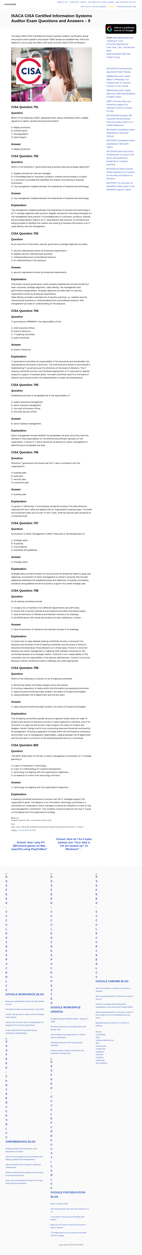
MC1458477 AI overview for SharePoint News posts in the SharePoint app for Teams (120, 186)
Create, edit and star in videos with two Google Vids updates (25, 1015)
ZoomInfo (99, 1054)
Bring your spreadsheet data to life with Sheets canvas (25, 1002)
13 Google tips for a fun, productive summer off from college (69, 1234)
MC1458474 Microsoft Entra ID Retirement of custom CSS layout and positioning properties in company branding (120, 158)
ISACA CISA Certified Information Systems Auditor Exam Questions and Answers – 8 (49, 827)
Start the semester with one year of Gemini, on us (70, 1210)
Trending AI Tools (114, 41)
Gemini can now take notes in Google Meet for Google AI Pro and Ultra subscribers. (24, 1023)
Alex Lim (16, 818)
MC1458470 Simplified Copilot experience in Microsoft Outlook (120, 132)
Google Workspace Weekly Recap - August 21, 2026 (69, 1020)
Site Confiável (101, 1063)
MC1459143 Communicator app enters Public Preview (119, 70)
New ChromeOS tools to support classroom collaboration (23, 1166)
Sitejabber (100, 1052)
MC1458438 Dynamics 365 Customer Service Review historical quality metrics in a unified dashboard (119, 120)
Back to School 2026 (59, 1204)
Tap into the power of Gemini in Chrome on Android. (113, 989)
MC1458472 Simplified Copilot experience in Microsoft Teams (120, 143)
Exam (13, 824)
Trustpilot (100, 1057)
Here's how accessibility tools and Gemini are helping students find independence (24, 1158)
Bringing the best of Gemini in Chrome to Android (112, 1024)
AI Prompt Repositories (117, 44)
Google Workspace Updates (66, 1009)
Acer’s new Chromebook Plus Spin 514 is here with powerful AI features (24, 1181)
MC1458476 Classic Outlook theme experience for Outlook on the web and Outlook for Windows (120, 174)
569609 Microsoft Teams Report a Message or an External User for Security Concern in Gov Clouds (118, 81)
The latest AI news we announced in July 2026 (25, 1009)
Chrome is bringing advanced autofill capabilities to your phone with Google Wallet (114, 1005)
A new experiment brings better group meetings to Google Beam (21, 1031)
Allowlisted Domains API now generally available (66, 1044)
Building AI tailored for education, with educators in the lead (21, 1150)
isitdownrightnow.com (105, 1040)
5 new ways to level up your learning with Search (68, 1218)
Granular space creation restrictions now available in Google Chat (67, 1051)
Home (13, 827)
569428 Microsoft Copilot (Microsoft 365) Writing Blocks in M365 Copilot (120, 93)
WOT (98, 1043)
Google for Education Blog (68, 1194)
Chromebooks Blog (21, 1141)
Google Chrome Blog (112, 981)
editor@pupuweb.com (123, 37)
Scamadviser (101, 1046)
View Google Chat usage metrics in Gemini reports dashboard (68, 1036)
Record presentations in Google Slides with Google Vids (68, 1028)
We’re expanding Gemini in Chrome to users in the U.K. (114, 997)
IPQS (98, 1037)
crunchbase (100, 1035)
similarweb (100, 1060)
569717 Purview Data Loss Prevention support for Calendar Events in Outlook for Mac (119, 106)
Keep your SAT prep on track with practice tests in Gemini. (68, 1226)
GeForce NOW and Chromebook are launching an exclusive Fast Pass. (24, 1173)
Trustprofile (100, 1049)
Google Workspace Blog (25, 994)
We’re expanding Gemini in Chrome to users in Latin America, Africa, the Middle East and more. (114, 1015)
